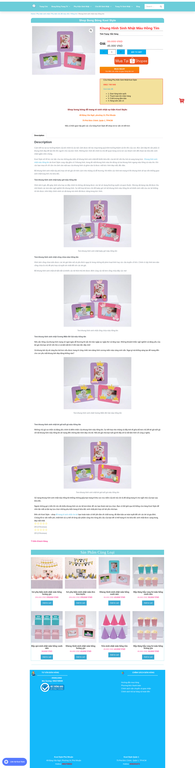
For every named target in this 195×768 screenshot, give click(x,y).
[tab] (39, 135)
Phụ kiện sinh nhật (81, 6)
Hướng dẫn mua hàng (130, 682)
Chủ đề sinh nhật (102, 6)
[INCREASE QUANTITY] (121, 51)
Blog (138, 6)
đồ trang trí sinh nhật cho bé (67, 514)
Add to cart (136, 52)
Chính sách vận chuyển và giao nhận (136, 688)
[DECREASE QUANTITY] (104, 51)
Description (39, 135)
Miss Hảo (47, 678)
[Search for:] (154, 6)
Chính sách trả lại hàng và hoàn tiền (135, 692)
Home (33, 14)
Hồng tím (74, 14)
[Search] (161, 7)
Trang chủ (43, 6)
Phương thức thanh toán (131, 685)
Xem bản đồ (108, 89)
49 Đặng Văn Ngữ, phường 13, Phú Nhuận (97, 115)
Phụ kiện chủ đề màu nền (60, 14)
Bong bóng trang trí (59, 6)
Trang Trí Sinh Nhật (122, 6)
